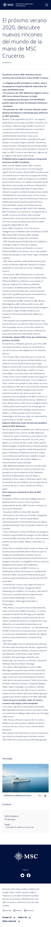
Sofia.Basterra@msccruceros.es (20, 827)
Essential (8, 910)
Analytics (19, 910)
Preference (30, 910)
